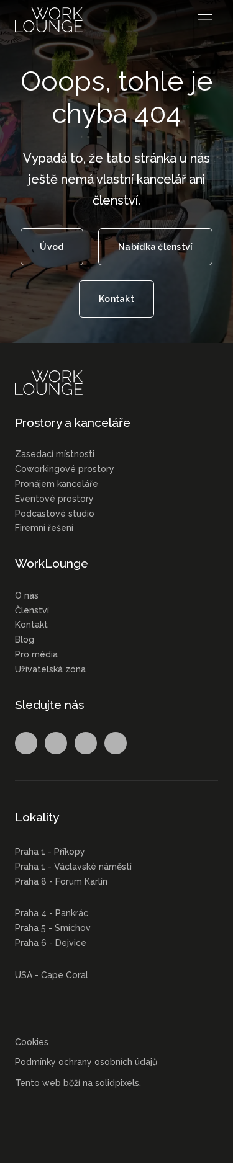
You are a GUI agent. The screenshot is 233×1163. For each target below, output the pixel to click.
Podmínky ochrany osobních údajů (86, 1062)
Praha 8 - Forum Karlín (61, 881)
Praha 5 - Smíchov (53, 928)
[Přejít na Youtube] (115, 743)
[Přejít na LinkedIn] (86, 743)
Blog (24, 639)
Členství (32, 610)
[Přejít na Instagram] (56, 743)
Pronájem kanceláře (56, 484)
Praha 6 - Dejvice (50, 943)
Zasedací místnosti (54, 454)
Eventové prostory (54, 499)
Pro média (36, 654)
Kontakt (31, 625)
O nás (27, 595)
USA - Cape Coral (51, 975)
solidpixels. (118, 1083)
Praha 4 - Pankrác (51, 913)
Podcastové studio (54, 514)
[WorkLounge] (49, 19)
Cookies (31, 1042)
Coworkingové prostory (64, 469)
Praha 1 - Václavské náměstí (73, 866)
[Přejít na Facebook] (26, 743)
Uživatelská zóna (50, 669)
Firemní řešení (44, 528)
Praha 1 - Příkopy (50, 852)
